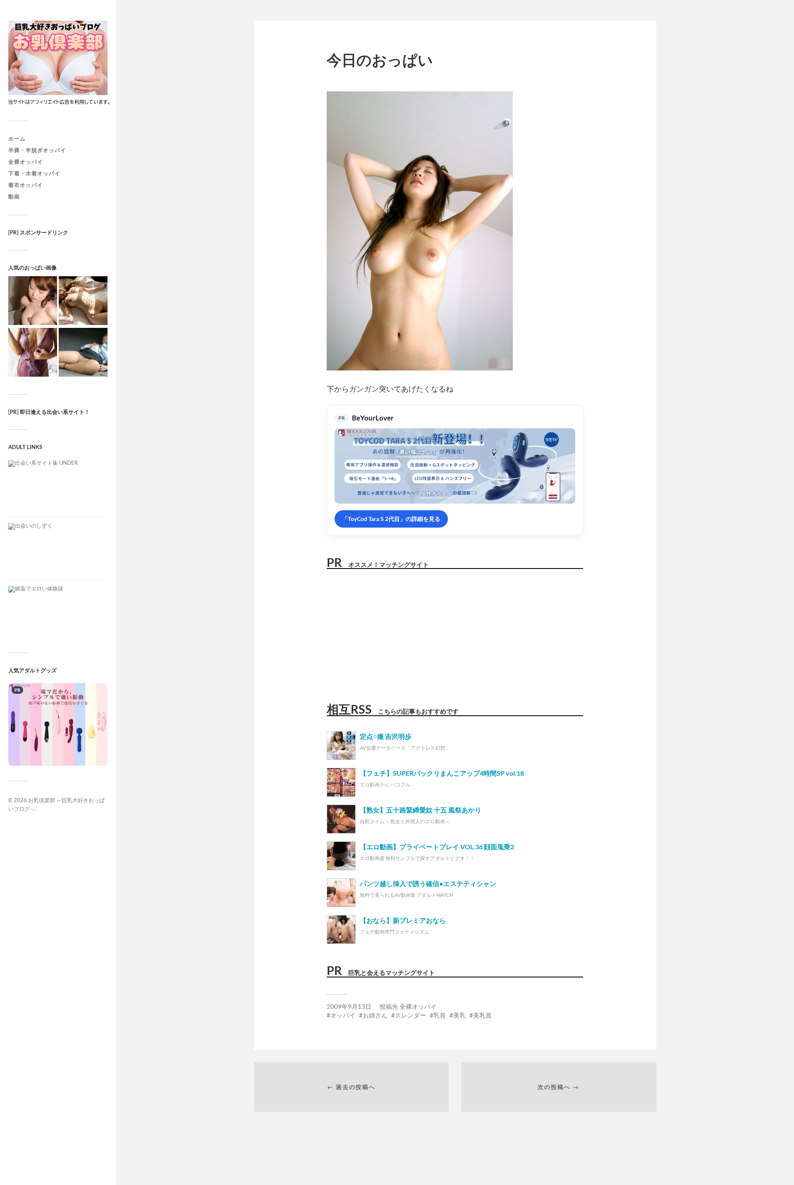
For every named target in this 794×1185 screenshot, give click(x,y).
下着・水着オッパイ (34, 173)
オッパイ (342, 1015)
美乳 (459, 1015)
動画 (14, 196)
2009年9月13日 (349, 1006)
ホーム (17, 138)
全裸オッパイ (25, 161)
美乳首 (482, 1015)
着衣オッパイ (25, 185)
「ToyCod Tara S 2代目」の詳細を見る (391, 518)
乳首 (439, 1015)
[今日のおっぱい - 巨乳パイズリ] (32, 301)
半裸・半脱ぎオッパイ (37, 150)
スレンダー (410, 1015)
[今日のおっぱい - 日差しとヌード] (83, 301)
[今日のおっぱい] (32, 353)
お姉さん (375, 1015)
